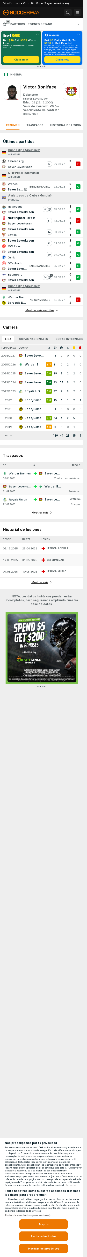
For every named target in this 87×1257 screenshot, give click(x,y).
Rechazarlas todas (43, 1236)
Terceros (70, 1185)
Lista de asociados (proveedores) (28, 1215)
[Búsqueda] (68, 12)
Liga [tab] (8, 339)
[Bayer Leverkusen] (71, 99)
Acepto (43, 1224)
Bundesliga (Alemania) (24, 150)
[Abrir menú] (77, 12)
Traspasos (34, 125)
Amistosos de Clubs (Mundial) (29, 195)
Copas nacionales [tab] (33, 339)
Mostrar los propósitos (43, 1248)
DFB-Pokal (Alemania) (23, 173)
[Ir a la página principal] (24, 12)
